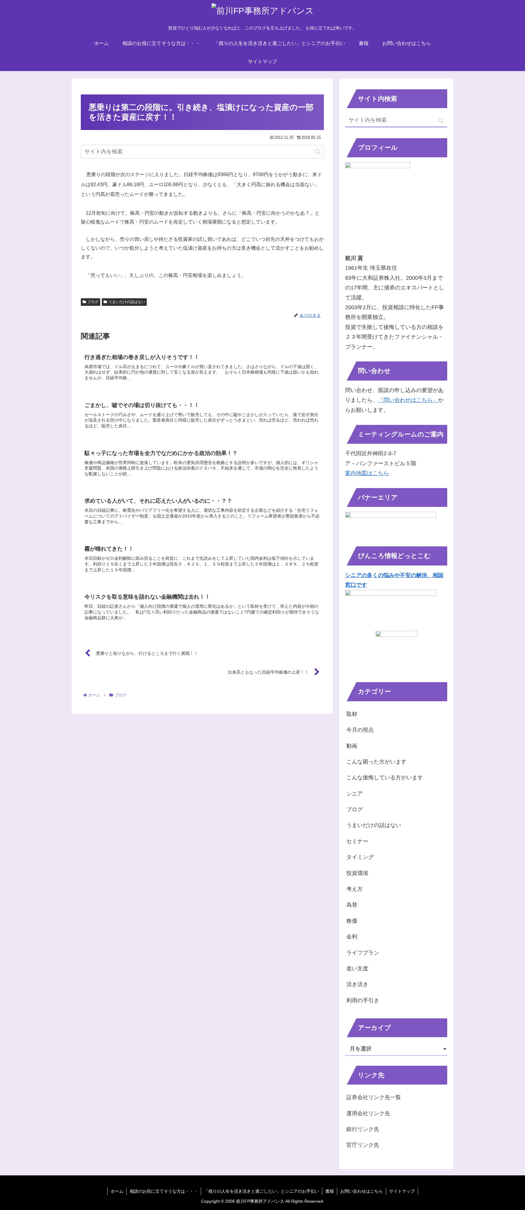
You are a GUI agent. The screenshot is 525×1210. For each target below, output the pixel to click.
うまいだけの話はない (126, 302)
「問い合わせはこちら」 (408, 400)
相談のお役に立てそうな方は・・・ (164, 1191)
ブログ (93, 302)
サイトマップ (402, 1191)
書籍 (329, 1191)
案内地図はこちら (367, 473)
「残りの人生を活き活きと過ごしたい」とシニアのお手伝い (261, 1191)
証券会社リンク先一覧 (373, 1097)
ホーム (117, 1191)
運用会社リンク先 (368, 1113)
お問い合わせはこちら (361, 1191)
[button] (317, 151)
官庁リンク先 (362, 1145)
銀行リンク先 (362, 1129)
